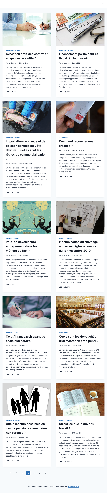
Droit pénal (63, 332)
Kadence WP (73, 487)
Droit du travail (12, 238)
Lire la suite (12, 92)
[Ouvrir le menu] (102, 4)
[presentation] (27, 29)
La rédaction (12, 63)
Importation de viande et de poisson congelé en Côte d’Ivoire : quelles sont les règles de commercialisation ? (26, 150)
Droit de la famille (13, 332)
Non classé (63, 137)
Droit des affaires (13, 50)
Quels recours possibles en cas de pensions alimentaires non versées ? (27, 428)
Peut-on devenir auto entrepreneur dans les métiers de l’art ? (21, 246)
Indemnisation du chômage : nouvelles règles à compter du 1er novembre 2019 (79, 246)
